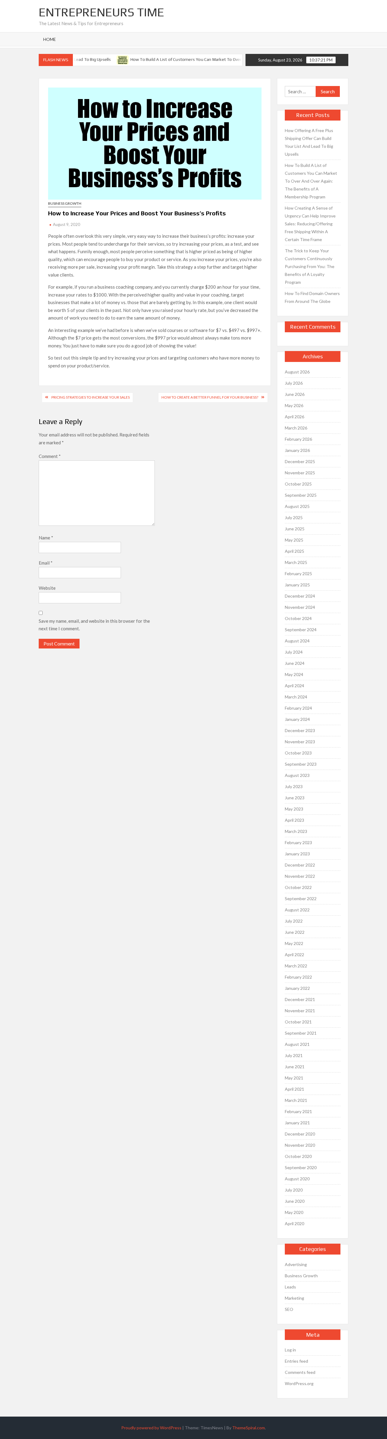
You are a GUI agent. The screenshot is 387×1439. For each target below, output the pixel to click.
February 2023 (298, 842)
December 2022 (300, 864)
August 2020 (297, 1178)
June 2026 (294, 394)
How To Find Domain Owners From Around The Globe (312, 297)
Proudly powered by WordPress (151, 1427)
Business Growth (64, 203)
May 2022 (294, 943)
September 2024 (301, 629)
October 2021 (298, 1021)
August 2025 (297, 506)
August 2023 (297, 775)
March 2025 (296, 562)
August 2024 (297, 640)
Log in (290, 1349)
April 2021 (294, 1089)
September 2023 (301, 764)
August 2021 (297, 1044)
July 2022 (294, 920)
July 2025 (294, 517)
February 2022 (298, 977)
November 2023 (300, 741)
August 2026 (297, 371)
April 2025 (294, 551)
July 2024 (294, 652)
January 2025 (297, 584)
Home (49, 39)
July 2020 (294, 1189)
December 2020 (300, 1133)
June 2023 (294, 797)
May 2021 (294, 1077)
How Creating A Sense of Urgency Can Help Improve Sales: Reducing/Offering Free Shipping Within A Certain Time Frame (310, 223)
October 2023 (298, 752)
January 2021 (297, 1122)
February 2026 (298, 439)
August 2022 (297, 909)
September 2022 (301, 898)
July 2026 (294, 383)
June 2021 (294, 1066)
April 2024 (294, 685)
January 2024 (297, 719)
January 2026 (297, 450)
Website (47, 588)
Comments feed (300, 1372)
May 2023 (294, 808)
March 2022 (296, 965)
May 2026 (294, 405)
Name (46, 537)
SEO (289, 1309)
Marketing (294, 1298)
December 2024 (300, 595)
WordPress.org (299, 1383)
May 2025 (294, 539)
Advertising (296, 1264)
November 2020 (300, 1145)
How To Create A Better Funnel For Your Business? (209, 397)
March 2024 (296, 696)
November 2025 (300, 472)
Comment (50, 456)
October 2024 (298, 618)
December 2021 (300, 999)
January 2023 (297, 853)
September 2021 (301, 1033)
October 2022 (298, 887)
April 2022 (294, 954)
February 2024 (298, 708)
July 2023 (294, 786)
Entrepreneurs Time (101, 12)
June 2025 (294, 528)
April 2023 (294, 820)
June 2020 (294, 1201)
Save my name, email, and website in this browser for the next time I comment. (94, 625)
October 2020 (298, 1156)
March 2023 (296, 831)
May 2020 (294, 1212)
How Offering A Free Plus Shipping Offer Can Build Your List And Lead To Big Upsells (309, 142)
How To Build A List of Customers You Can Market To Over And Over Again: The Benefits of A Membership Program (230, 59)
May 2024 (294, 674)
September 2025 (301, 495)
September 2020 (301, 1167)
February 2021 (298, 1111)
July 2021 (294, 1055)
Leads (290, 1286)
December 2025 (300, 461)
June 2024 (294, 663)
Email (46, 562)
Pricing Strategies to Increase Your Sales (90, 397)
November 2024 (300, 607)
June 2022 (294, 932)
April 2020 (294, 1223)
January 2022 (297, 988)
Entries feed (296, 1361)
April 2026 (294, 416)
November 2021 (300, 1010)
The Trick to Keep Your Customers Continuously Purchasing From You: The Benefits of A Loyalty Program (309, 266)
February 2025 (298, 573)
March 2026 (296, 427)
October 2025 (298, 483)
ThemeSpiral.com (248, 1427)
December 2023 (300, 730)
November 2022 (300, 876)
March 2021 (296, 1100)
